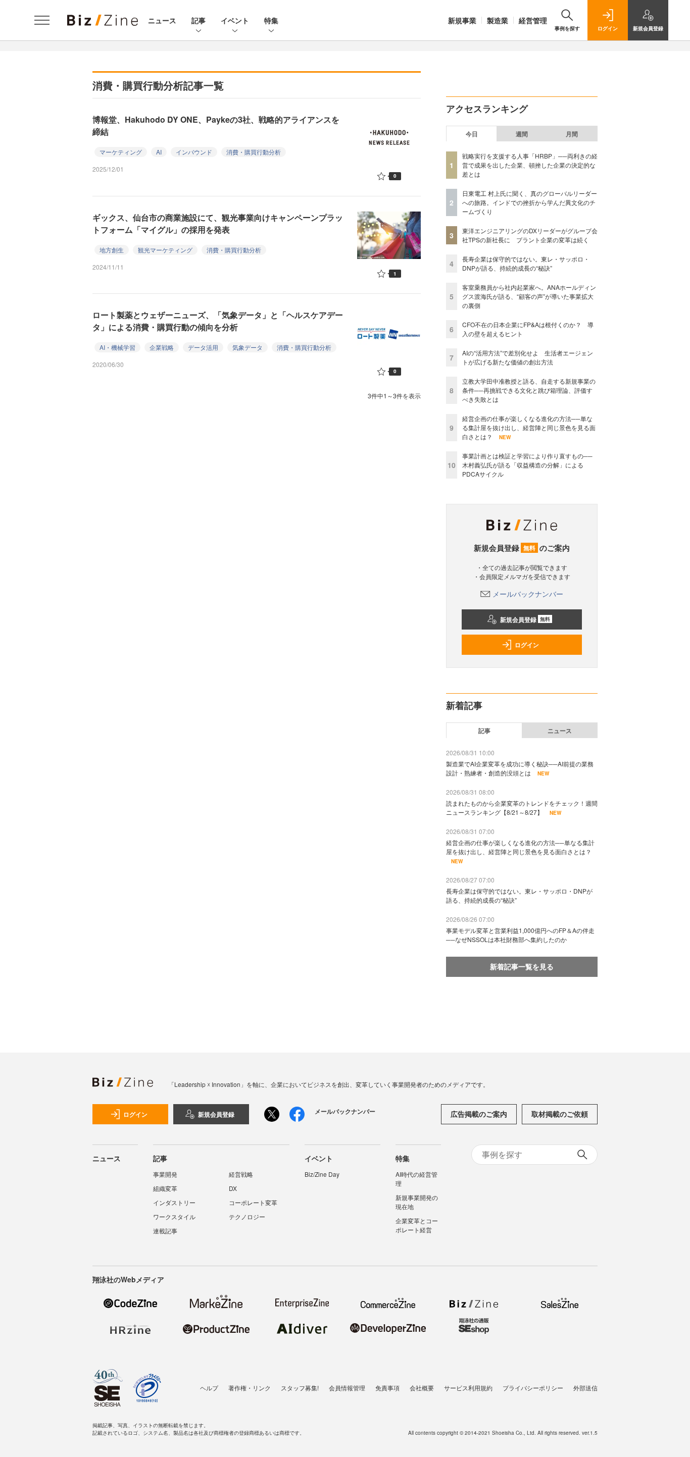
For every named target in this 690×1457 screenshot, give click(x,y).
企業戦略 (162, 347)
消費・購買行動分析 (253, 151)
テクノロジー (247, 1216)
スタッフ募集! (300, 1387)
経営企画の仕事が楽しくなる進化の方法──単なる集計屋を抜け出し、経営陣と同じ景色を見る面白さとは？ (529, 427)
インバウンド (194, 151)
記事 (198, 20)
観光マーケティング (165, 249)
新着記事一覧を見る (522, 966)
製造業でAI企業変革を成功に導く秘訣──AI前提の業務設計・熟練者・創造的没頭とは (520, 768)
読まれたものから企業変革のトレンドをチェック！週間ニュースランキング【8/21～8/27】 (522, 807)
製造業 (497, 20)
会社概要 (422, 1387)
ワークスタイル (174, 1216)
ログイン (527, 644)
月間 (572, 133)
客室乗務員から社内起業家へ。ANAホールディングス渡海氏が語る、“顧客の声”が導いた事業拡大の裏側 (529, 296)
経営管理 (533, 20)
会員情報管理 (347, 1387)
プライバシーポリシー (533, 1387)
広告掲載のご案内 (479, 1114)
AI (159, 151)
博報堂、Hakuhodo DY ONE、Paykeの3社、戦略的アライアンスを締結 (215, 125)
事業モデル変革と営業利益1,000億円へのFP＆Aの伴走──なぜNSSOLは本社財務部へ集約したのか (520, 935)
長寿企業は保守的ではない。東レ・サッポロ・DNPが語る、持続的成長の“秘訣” (525, 263)
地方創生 (112, 249)
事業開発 (165, 1174)
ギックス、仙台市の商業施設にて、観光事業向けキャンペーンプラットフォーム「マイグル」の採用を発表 (217, 223)
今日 (472, 133)
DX (233, 1188)
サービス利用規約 (468, 1387)
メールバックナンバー (527, 594)
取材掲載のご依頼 (559, 1114)
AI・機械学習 (117, 347)
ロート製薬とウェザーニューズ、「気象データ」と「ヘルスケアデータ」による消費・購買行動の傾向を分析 (217, 321)
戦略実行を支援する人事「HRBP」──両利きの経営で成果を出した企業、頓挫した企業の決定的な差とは (530, 164)
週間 (522, 133)
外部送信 (585, 1387)
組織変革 (165, 1188)
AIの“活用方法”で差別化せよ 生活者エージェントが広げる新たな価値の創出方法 (527, 357)
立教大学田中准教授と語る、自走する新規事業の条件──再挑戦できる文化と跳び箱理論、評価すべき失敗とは (529, 390)
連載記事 (165, 1230)
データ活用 (203, 347)
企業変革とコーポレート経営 (417, 1225)
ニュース (162, 20)
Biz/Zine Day (322, 1174)
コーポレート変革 (253, 1202)
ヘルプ (209, 1387)
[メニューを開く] (42, 20)
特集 (271, 20)
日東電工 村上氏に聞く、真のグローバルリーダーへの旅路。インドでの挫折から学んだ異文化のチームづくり (529, 202)
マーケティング (121, 151)
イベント (235, 20)
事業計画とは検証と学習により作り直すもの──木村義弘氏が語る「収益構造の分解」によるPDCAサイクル (527, 464)
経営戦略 (241, 1174)
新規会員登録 (525, 619)
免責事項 (387, 1387)
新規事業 (462, 20)
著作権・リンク (249, 1387)
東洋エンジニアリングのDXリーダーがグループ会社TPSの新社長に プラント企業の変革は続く (530, 235)
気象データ (247, 347)
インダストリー (174, 1202)
